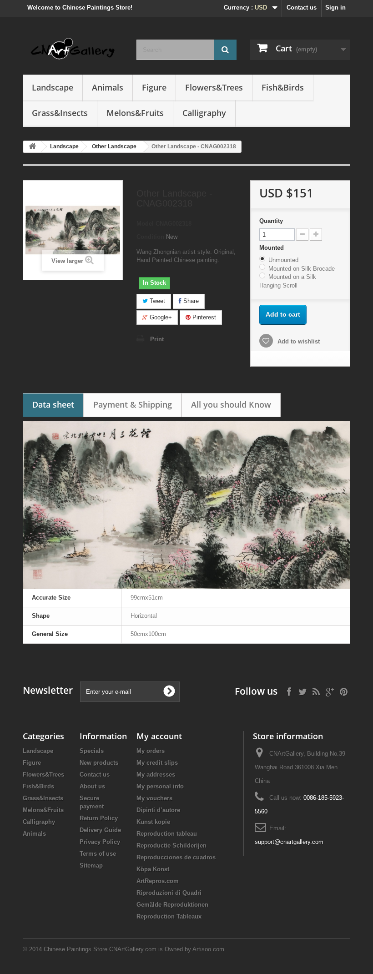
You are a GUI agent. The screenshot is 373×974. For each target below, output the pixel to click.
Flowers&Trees (214, 87)
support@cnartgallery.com (289, 841)
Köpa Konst (152, 869)
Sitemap (91, 865)
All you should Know (231, 404)
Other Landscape (114, 146)
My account (159, 736)
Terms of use (98, 853)
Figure (154, 87)
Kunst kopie (153, 821)
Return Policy (99, 818)
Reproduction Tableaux (169, 916)
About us (92, 786)
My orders (150, 750)
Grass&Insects (60, 112)
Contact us (302, 7)
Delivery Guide (100, 830)
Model (145, 223)
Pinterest (203, 317)
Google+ (160, 317)
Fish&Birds (283, 87)
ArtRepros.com (157, 881)
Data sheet (53, 404)
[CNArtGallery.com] (73, 49)
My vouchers (154, 798)
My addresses (155, 774)
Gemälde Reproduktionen (172, 904)
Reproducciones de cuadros (176, 857)
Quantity (271, 220)
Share (190, 301)
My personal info (160, 786)
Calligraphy (204, 112)
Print (157, 339)
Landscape (52, 87)
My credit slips (157, 762)
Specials (92, 750)
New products (99, 762)
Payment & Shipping (132, 404)
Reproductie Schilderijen (171, 845)
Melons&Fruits (135, 112)
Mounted (272, 247)
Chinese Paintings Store (75, 949)
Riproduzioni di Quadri (169, 892)
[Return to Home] (32, 146)
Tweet (156, 301)
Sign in (335, 7)
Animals (107, 87)
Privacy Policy (100, 841)
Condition (150, 236)
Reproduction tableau (166, 833)
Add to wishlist (298, 341)
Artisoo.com (208, 949)
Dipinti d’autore (158, 810)
